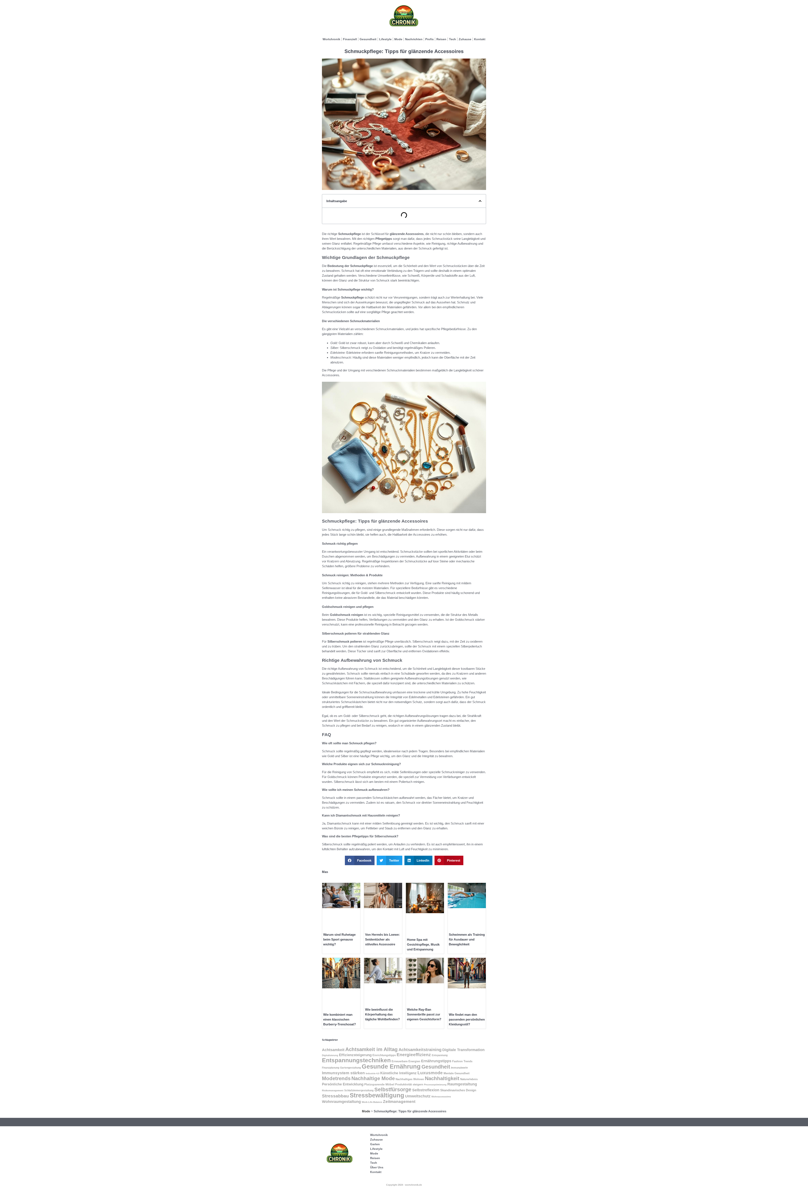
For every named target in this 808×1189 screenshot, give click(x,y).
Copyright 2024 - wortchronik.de (404, 1185)
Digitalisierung (330, 1055)
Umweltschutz (418, 1096)
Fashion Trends (462, 1061)
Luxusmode (430, 1072)
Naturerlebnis (469, 1079)
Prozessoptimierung (435, 1084)
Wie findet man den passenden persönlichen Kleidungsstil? (467, 1019)
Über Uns (376, 1167)
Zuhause (465, 39)
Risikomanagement (332, 1090)
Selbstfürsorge (392, 1089)
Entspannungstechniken (356, 1060)
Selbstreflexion (425, 1090)
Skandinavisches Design (458, 1090)
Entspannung (440, 1055)
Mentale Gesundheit (456, 1073)
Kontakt (479, 39)
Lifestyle (385, 39)
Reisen (441, 39)
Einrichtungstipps (384, 1055)
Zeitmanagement (399, 1101)
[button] (480, 201)
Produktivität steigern (409, 1084)
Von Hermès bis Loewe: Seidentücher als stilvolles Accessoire (382, 939)
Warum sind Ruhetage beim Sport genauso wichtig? (339, 939)
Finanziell (350, 39)
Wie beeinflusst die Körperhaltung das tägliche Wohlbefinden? (382, 1014)
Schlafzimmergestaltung (358, 1090)
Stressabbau (335, 1095)
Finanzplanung (330, 1067)
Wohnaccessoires (441, 1096)
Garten (375, 1144)
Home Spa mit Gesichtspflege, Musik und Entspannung (423, 944)
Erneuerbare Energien (406, 1061)
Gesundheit (368, 39)
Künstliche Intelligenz (398, 1073)
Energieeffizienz (414, 1054)
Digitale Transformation (463, 1050)
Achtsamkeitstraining (420, 1049)
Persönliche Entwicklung (342, 1084)
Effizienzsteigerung (355, 1055)
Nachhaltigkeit (442, 1078)
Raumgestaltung (462, 1084)
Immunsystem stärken (343, 1073)
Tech (452, 39)
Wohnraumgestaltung (341, 1101)
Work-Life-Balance (372, 1102)
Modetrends (336, 1078)
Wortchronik (331, 39)
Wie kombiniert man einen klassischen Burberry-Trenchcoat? (339, 1019)
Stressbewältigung (377, 1095)
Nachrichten (414, 39)
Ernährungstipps (436, 1061)
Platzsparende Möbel (379, 1084)
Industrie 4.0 (372, 1073)
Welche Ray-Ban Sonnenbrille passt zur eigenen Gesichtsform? (424, 1014)
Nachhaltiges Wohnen (410, 1079)
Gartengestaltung (350, 1067)
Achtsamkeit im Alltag (371, 1049)
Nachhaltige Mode (373, 1078)
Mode (398, 39)
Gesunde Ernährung (391, 1066)
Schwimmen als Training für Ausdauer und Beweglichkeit (467, 939)
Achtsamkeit (333, 1050)
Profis (429, 39)
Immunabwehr (459, 1067)
